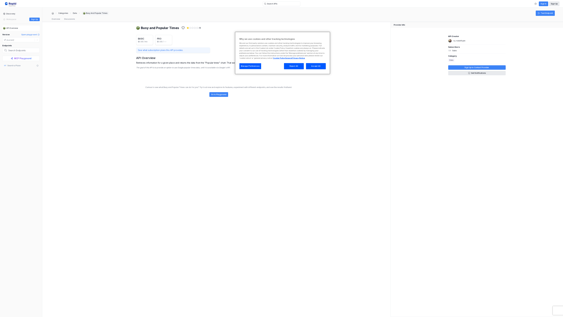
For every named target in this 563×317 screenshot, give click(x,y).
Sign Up (554, 4)
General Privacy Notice (295, 58)
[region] (282, 53)
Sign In (543, 4)
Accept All (315, 66)
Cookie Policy (279, 58)
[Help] (535, 3)
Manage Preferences (250, 66)
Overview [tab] (56, 19)
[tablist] (63, 19)
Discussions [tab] (69, 19)
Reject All (294, 66)
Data (75, 13)
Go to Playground (219, 94)
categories (63, 13)
